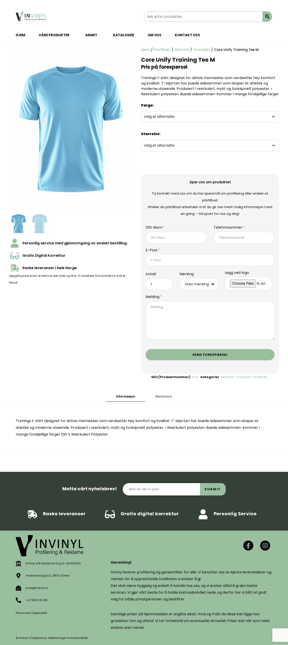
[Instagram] (265, 546)
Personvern (23, 613)
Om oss (154, 35)
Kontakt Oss (187, 35)
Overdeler (201, 49)
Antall (151, 274)
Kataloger (123, 35)
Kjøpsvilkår (40, 613)
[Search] (267, 16)
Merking (187, 274)
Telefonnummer (228, 227)
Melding (153, 297)
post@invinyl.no (37, 588)
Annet (91, 35)
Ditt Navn (154, 227)
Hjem (20, 35)
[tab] (125, 396)
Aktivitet (182, 49)
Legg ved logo (237, 272)
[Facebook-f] (248, 546)
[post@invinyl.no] (18, 588)
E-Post (152, 250)
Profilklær (162, 49)
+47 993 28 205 (37, 600)
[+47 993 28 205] (18, 600)
